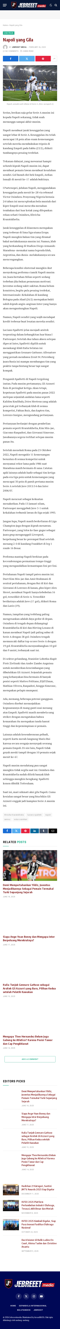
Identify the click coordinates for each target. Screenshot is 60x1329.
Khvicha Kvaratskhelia (14, 815)
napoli (48, 815)
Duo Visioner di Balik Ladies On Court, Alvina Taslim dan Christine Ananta (39, 1243)
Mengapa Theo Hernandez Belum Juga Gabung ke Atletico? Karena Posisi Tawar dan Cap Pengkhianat (28, 1040)
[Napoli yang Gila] (30, 83)
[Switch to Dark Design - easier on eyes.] (51, 5)
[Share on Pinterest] (43, 58)
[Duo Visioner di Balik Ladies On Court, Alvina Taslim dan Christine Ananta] (11, 1243)
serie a (7, 819)
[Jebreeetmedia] (29, 5)
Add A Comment (30, 1059)
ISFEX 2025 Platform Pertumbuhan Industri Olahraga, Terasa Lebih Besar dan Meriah (38, 1205)
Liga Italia (8, 33)
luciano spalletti (34, 815)
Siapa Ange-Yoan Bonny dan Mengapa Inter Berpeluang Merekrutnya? (29, 938)
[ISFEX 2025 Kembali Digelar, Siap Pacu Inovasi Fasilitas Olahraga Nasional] (11, 1224)
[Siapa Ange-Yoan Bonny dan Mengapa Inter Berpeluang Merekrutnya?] (30, 917)
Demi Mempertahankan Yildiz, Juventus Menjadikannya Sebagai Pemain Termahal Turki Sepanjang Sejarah (28, 888)
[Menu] (5, 5)
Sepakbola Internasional (33, 1306)
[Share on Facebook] (10, 58)
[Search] (55, 5)
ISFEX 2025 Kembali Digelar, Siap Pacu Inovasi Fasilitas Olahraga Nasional (39, 1224)
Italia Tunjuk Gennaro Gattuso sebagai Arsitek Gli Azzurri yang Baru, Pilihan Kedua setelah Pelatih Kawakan (29, 988)
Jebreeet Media (19, 47)
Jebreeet (38, 1310)
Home (5, 25)
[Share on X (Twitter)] (27, 58)
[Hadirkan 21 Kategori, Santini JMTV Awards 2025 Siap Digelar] (11, 1189)
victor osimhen (20, 819)
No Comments (11, 51)
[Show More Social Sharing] (54, 58)
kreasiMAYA (40, 1317)
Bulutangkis (24, 1310)
